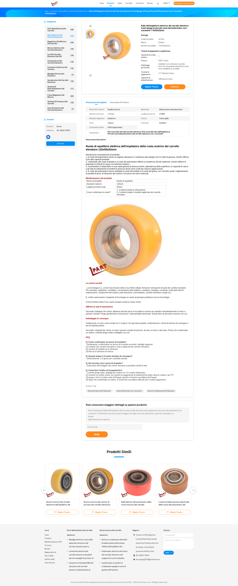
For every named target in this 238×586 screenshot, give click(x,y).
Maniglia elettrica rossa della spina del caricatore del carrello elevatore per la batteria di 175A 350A (81, 543)
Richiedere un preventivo (184, 3)
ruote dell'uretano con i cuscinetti (129, 391)
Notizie (47, 549)
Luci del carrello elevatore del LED (60, 55)
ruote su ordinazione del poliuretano (161, 391)
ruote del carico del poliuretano (99, 391)
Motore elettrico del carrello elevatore (60, 49)
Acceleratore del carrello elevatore (60, 81)
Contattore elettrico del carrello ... (60, 68)
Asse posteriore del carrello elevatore (60, 109)
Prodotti (48, 538)
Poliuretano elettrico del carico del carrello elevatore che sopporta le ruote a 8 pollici (114, 554)
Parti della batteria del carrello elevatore (79, 532)
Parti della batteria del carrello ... (60, 30)
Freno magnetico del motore (60, 96)
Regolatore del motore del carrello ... (60, 43)
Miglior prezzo (151, 87)
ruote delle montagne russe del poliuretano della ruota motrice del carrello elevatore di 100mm (174, 505)
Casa (47, 535)
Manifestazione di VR (53, 542)
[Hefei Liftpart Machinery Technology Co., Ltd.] (54, 4)
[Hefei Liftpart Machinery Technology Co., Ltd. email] (48, 137)
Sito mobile (49, 556)
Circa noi (48, 545)
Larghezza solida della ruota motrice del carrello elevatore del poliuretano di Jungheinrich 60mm (136, 505)
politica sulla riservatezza (50, 561)
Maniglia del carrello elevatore (60, 75)
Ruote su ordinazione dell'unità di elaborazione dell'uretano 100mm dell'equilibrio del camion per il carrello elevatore (114, 543)
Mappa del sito (50, 552)
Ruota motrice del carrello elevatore (60, 36)
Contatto (60, 144)
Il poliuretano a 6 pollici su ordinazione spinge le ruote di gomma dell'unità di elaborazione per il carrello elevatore (114, 567)
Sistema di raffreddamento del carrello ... (60, 89)
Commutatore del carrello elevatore (60, 62)
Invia (96, 434)
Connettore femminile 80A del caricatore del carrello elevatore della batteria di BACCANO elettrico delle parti (81, 567)
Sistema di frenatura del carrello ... (60, 103)
